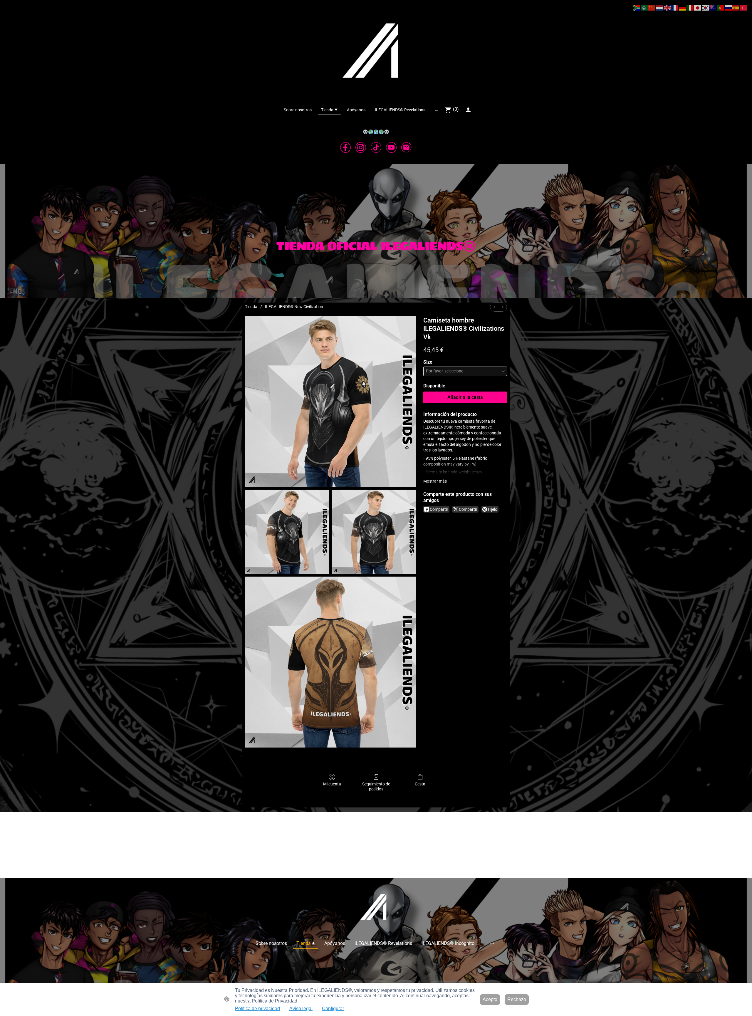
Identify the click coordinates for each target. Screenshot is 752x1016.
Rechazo (516, 999)
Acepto (490, 999)
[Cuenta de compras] (468, 109)
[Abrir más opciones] (436, 110)
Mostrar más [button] (435, 481)
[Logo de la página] (376, 52)
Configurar (333, 1008)
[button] (637, 7)
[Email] (406, 147)
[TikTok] (376, 147)
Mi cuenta (332, 784)
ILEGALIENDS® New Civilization (294, 306)
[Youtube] (391, 147)
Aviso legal (301, 1008)
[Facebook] (345, 147)
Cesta (420, 784)
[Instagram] (360, 147)
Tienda (251, 306)
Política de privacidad (257, 1008)
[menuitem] (494, 307)
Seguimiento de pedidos (376, 786)
